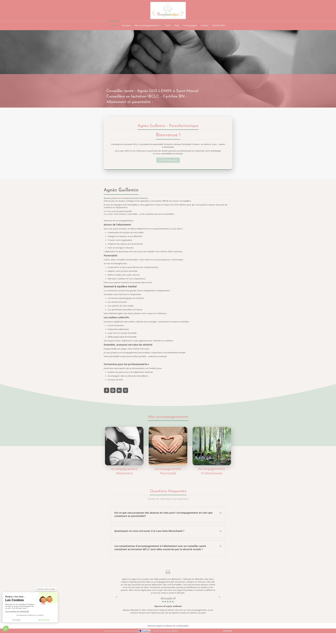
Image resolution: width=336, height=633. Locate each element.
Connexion (227, 630)
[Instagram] (125, 390)
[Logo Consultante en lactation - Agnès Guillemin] (168, 17)
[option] (168, 596)
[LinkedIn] (119, 390)
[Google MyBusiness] (113, 390)
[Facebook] (106, 390)
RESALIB (175, 631)
